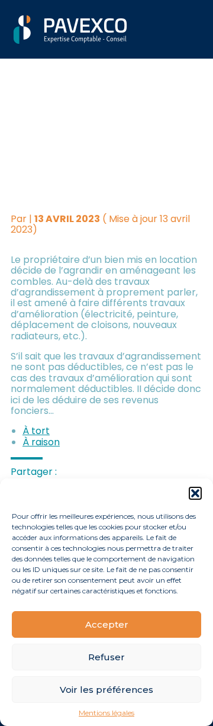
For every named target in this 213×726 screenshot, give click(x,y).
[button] (195, 493)
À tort (36, 431)
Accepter (106, 624)
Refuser (106, 657)
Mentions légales (106, 713)
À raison (41, 442)
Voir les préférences (106, 689)
